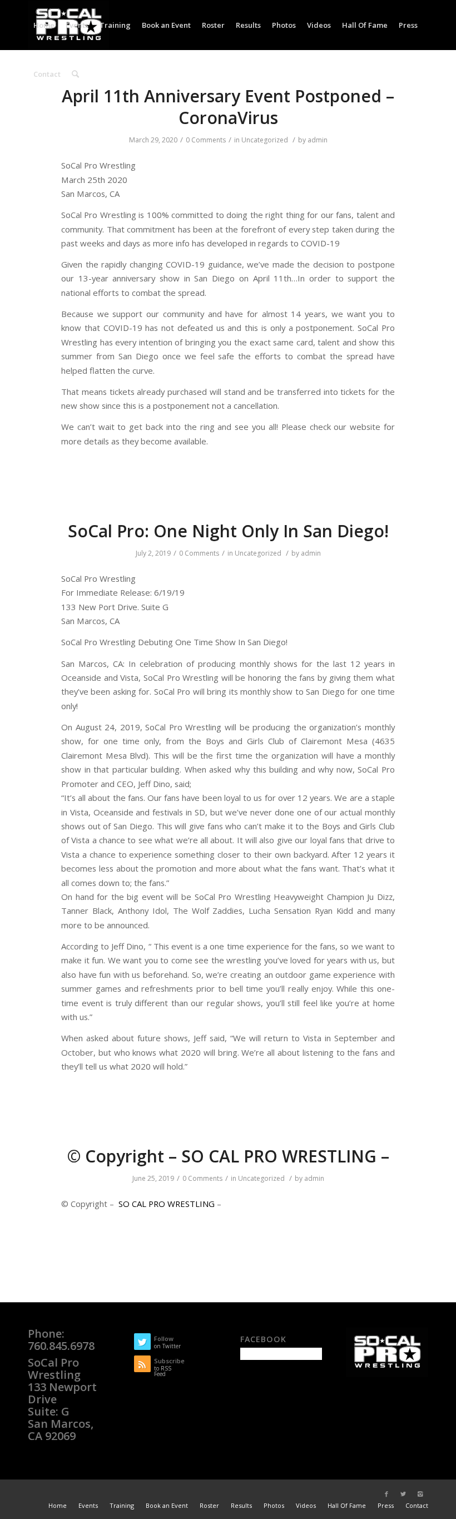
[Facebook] (386, 1494)
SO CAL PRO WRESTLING (166, 1203)
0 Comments (206, 140)
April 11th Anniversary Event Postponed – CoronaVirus (228, 107)
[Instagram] (420, 1494)
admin (318, 140)
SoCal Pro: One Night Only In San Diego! (228, 530)
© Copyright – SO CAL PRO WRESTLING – (228, 1156)
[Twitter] (403, 1494)
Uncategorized (264, 140)
